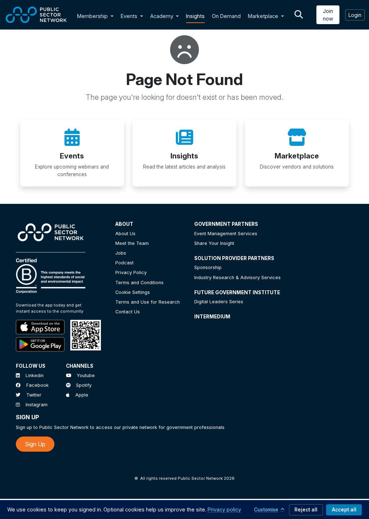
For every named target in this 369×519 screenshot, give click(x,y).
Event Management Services (225, 233)
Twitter (33, 395)
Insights (195, 16)
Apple (81, 395)
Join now (328, 15)
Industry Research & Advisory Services (237, 277)
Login (354, 15)
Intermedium (212, 316)
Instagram (37, 404)
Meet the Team (132, 243)
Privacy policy (224, 509)
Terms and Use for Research (147, 302)
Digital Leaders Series (218, 301)
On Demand (226, 16)
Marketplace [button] (264, 16)
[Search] (299, 15)
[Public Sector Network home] (36, 15)
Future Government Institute (237, 292)
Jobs (120, 253)
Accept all (344, 510)
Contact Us (127, 311)
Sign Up (35, 444)
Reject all (305, 510)
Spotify (84, 385)
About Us (125, 233)
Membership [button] (92, 16)
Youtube (86, 375)
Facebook (37, 385)
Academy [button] (162, 16)
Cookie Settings (132, 292)
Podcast (124, 262)
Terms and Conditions (139, 282)
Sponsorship (208, 267)
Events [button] (130, 16)
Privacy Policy (131, 272)
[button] (113, 16)
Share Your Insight (214, 243)
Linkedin (35, 375)
